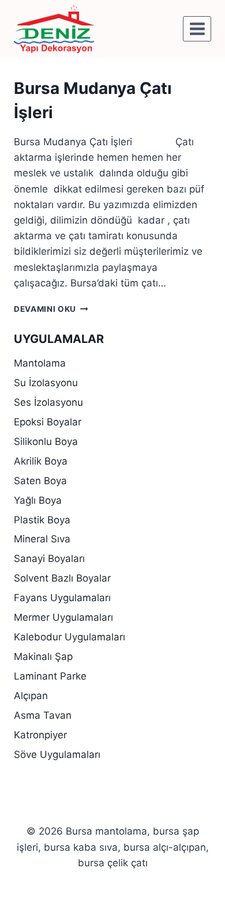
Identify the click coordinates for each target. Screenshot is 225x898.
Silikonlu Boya (46, 441)
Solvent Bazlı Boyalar (62, 578)
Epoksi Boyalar (47, 422)
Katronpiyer (40, 735)
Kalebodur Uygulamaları (69, 637)
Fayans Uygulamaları (62, 597)
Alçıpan (31, 695)
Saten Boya (40, 480)
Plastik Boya (42, 520)
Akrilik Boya (41, 461)
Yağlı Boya (38, 500)
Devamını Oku (51, 309)
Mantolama (40, 363)
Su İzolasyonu (46, 382)
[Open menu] (197, 28)
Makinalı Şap (43, 656)
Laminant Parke (50, 676)
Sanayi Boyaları (49, 558)
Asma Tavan (43, 715)
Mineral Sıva (42, 539)
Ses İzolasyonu (48, 402)
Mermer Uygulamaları (63, 617)
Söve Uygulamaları (57, 754)
